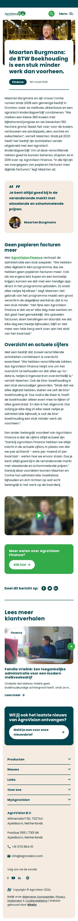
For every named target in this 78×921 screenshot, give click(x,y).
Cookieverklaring (36, 901)
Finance (18, 82)
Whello (32, 905)
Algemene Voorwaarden (38, 897)
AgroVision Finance (27, 257)
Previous (7, 646)
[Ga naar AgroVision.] (9, 25)
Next (71, 646)
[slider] (23, 531)
